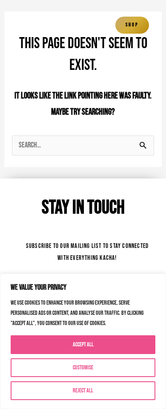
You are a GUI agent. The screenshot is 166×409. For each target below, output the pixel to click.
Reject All (83, 390)
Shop (132, 25)
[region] (83, 341)
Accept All (83, 344)
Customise (83, 367)
